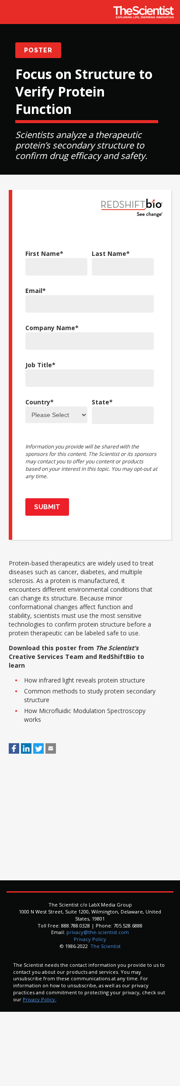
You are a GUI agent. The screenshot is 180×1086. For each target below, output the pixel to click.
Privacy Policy (90, 939)
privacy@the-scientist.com (97, 932)
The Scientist (105, 946)
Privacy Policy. (39, 999)
